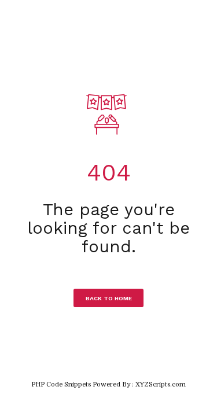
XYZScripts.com (160, 384)
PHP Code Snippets (61, 384)
